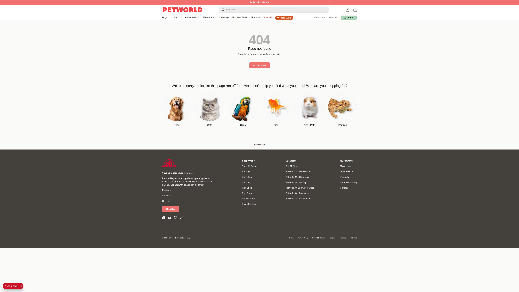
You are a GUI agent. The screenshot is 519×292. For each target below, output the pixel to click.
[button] (355, 10)
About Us (166, 196)
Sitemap (354, 238)
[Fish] (276, 107)
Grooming (224, 17)
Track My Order (347, 171)
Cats (176, 17)
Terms (291, 238)
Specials (267, 17)
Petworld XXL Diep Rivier (297, 171)
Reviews (166, 190)
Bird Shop (247, 193)
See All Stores (292, 166)
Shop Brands (209, 17)
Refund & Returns (318, 238)
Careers (166, 201)
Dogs (164, 17)
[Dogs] (176, 107)
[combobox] (274, 10)
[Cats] (209, 107)
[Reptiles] (342, 107)
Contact (343, 188)
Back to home (259, 65)
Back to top (259, 145)
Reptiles (342, 125)
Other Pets (190, 17)
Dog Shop (247, 177)
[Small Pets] (309, 107)
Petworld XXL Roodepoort (297, 199)
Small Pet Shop (249, 204)
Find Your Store (239, 17)
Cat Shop (246, 182)
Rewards (333, 17)
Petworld (171, 238)
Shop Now (170, 209)
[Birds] (243, 107)
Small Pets (309, 125)
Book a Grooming (348, 182)
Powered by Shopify (182, 238)
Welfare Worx (284, 17)
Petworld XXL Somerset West (299, 188)
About (254, 17)
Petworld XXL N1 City (295, 182)
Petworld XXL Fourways (297, 193)
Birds (243, 125)
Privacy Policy (303, 238)
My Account (319, 17)
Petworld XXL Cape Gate (297, 177)
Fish (276, 125)
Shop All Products (250, 166)
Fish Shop (247, 188)
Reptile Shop (248, 199)
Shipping (333, 238)
